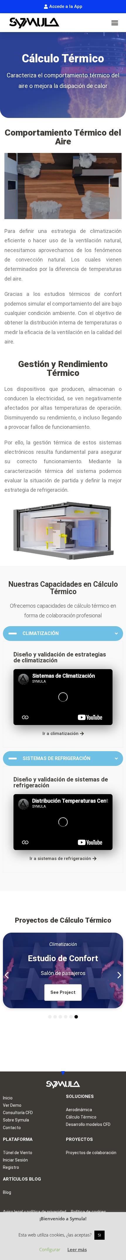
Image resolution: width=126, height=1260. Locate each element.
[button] (114, 22)
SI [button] (99, 1235)
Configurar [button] (49, 1249)
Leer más (77, 1249)
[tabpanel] (63, 970)
